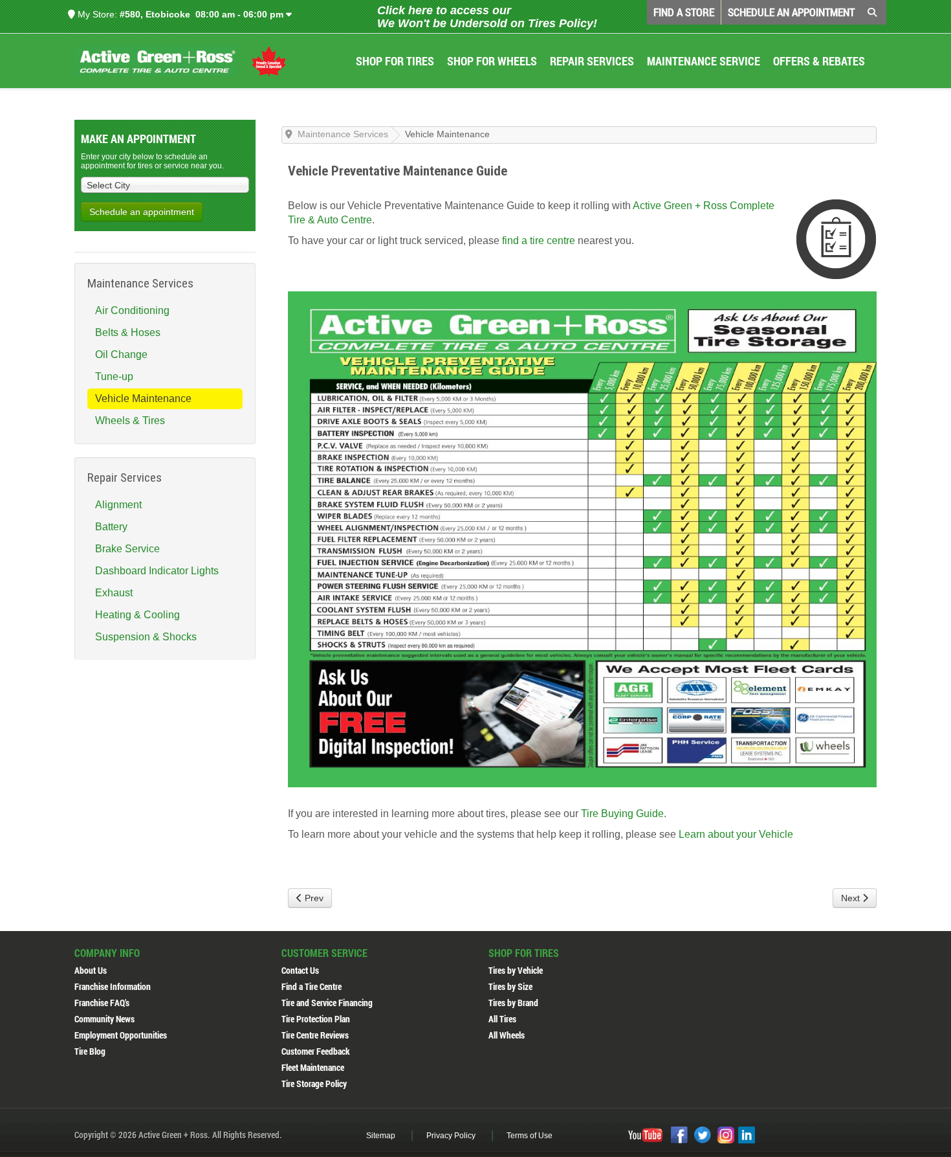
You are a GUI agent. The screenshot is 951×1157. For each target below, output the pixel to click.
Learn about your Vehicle (736, 834)
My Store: (96, 14)
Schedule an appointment (141, 212)
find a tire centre (538, 240)
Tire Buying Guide (622, 813)
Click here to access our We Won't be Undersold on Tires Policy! (487, 17)
